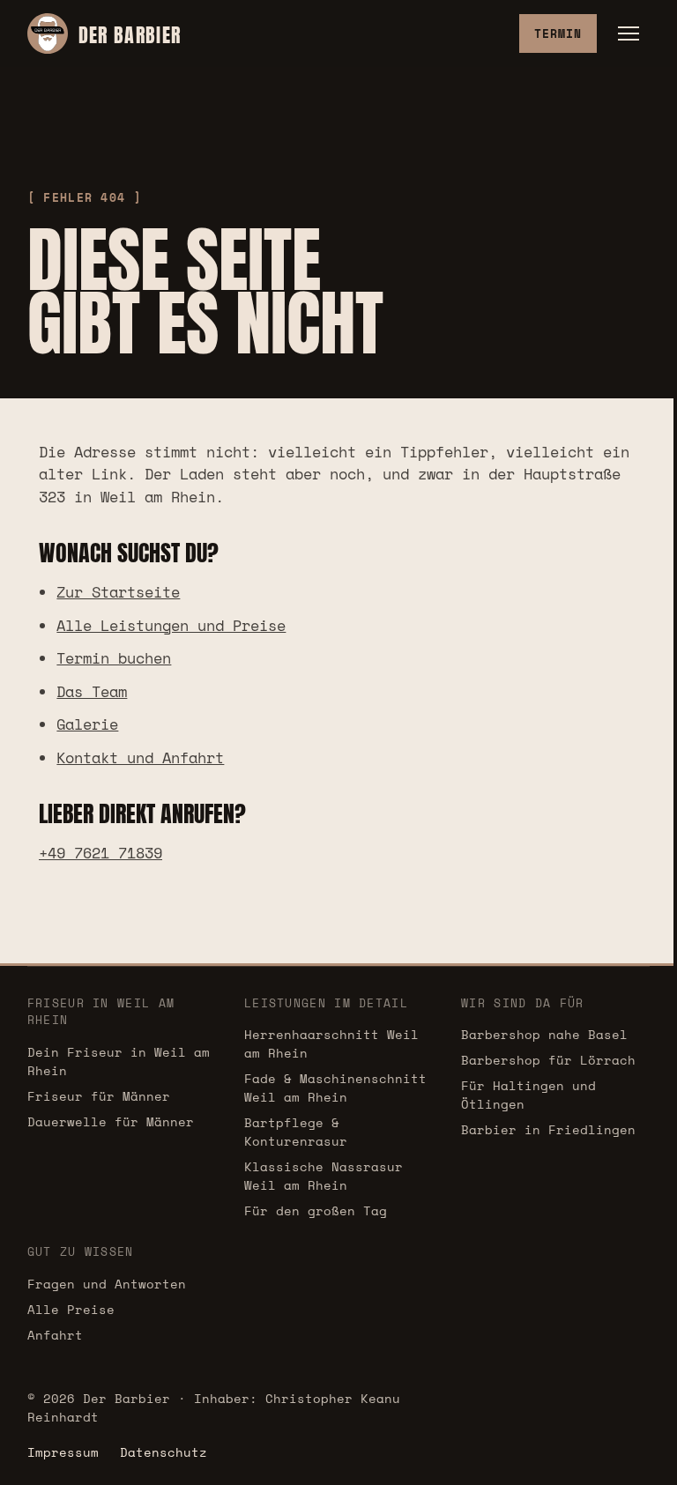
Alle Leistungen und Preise (171, 625)
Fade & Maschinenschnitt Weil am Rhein (335, 1087)
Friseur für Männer (98, 1096)
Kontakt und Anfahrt (140, 757)
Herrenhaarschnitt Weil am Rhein (331, 1043)
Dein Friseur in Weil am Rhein (118, 1061)
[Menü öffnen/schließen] (628, 33)
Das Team (91, 691)
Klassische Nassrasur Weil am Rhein (323, 1175)
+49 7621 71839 (100, 853)
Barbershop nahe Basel (544, 1034)
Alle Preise (71, 1309)
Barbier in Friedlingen (548, 1129)
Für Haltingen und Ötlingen (528, 1094)
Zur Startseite (118, 592)
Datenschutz (163, 1452)
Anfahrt (55, 1334)
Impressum (63, 1452)
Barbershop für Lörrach (548, 1060)
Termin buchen (113, 658)
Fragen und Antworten (106, 1283)
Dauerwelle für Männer (110, 1121)
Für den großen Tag (315, 1210)
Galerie (87, 724)
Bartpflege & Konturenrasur (295, 1131)
